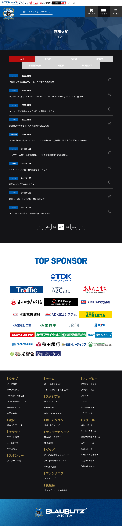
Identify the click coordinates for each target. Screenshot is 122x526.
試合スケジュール (14, 425)
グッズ (50, 449)
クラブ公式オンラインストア (56, 454)
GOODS (99, 59)
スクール (89, 420)
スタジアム (53, 396)
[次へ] (82, 227)
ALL (22, 59)
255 (48, 226)
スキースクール (87, 442)
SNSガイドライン (14, 407)
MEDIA (61, 65)
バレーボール (87, 425)
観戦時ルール (50, 407)
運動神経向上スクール (90, 437)
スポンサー (16, 455)
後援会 (50, 485)
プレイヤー (86, 395)
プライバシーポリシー (16, 401)
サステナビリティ (57, 432)
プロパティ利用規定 (15, 395)
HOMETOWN (35, 65)
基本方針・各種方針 (52, 437)
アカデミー (90, 378)
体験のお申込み (87, 466)
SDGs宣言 (48, 442)
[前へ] (40, 227)
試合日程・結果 (87, 407)
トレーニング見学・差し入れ (56, 389)
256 (54, 226)
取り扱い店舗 (50, 466)
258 (67, 226)
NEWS (48, 59)
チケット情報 (13, 437)
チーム (50, 378)
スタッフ (85, 401)
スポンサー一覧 (71, 3)
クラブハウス (13, 389)
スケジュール (86, 413)
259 (74, 226)
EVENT (74, 59)
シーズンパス (13, 442)
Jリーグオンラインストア (55, 460)
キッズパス (12, 448)
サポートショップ (52, 425)
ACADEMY (87, 65)
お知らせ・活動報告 (89, 454)
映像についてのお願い (53, 413)
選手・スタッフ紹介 (52, 383)
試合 (12, 420)
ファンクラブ (55, 473)
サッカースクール (88, 431)
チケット (15, 432)
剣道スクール (87, 448)
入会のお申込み (87, 460)
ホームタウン (55, 420)
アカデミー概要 (87, 389)
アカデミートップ (88, 383)
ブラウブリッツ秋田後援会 (55, 490)
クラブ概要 (12, 383)
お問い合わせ (13, 413)
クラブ (13, 378)
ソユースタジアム (51, 401)
